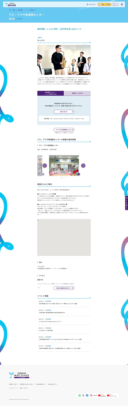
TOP (10, 10)
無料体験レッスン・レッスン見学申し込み (51, 93)
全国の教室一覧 (51, 384)
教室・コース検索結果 (18, 10)
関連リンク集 (23, 388)
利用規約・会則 (12, 384)
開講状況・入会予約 (77, 93)
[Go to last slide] (45, 165)
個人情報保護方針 (40, 384)
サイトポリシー (12, 388)
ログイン (115, 4)
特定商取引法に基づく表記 (26, 384)
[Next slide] (83, 165)
